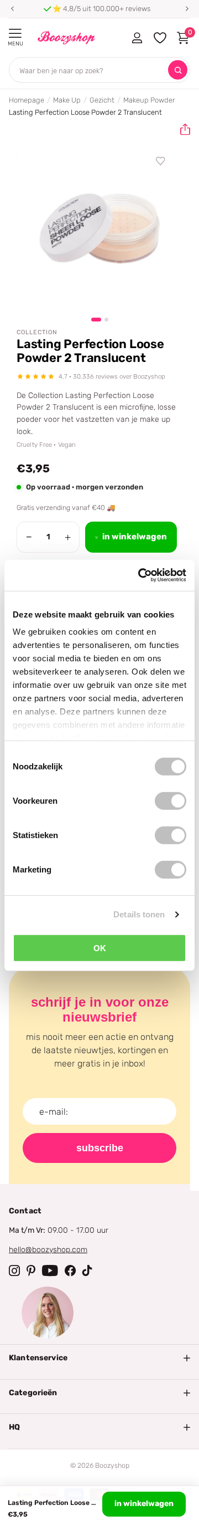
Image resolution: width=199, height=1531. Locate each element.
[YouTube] (50, 1270)
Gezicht (102, 100)
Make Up (67, 100)
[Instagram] (14, 1270)
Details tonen (139, 914)
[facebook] (70, 1270)
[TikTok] (87, 1270)
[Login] (137, 37)
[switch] (170, 800)
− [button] (29, 537)
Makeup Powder (149, 100)
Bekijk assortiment (15, 33)
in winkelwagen (144, 1503)
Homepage (26, 100)
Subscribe (99, 1148)
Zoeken (177, 70)
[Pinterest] (31, 1270)
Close (99, 1358)
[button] (12, 9)
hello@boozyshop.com (48, 1249)
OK (99, 947)
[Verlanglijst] (160, 161)
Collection (37, 332)
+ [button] (68, 537)
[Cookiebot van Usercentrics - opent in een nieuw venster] (140, 575)
